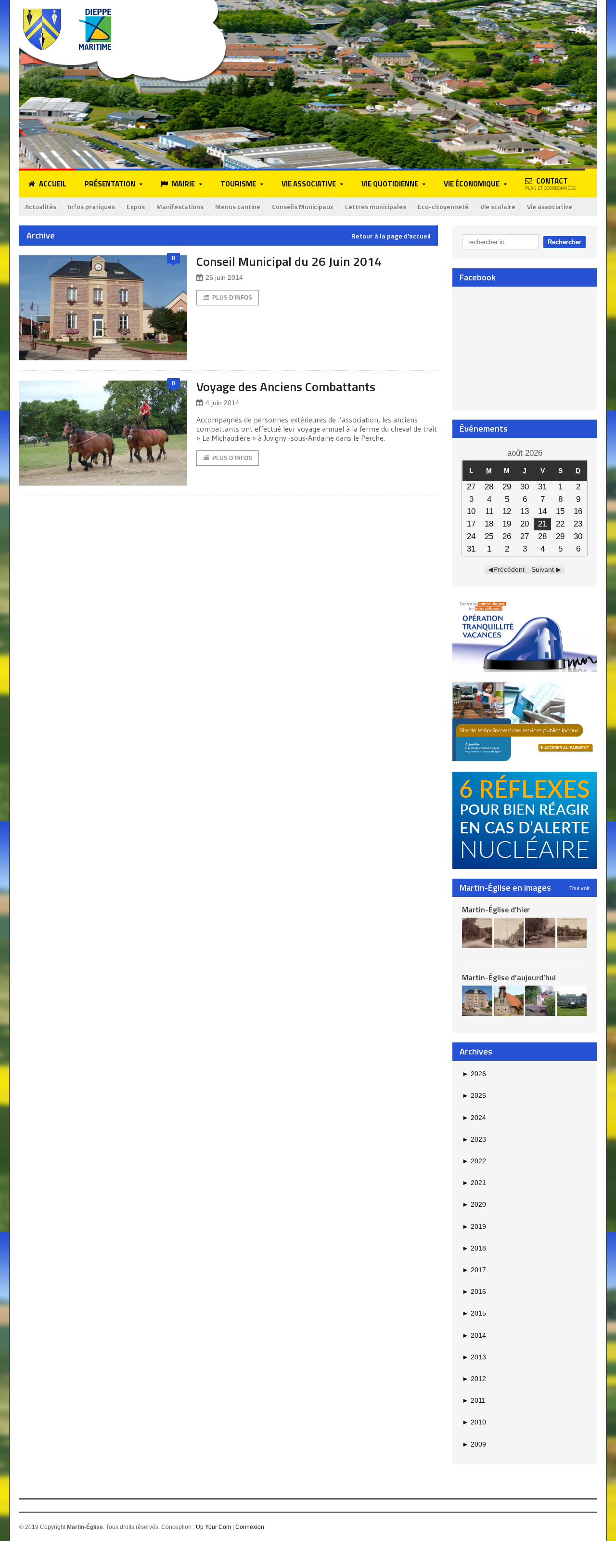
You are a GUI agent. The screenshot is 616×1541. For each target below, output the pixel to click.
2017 (474, 1270)
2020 (474, 1204)
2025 (474, 1095)
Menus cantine (237, 206)
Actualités (40, 206)
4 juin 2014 (222, 403)
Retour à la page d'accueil (391, 236)
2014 (474, 1335)
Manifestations (180, 206)
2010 (474, 1422)
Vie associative (549, 206)
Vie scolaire (497, 206)
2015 (474, 1313)
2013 (474, 1357)
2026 (474, 1074)
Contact (550, 183)
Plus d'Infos (232, 297)
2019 (474, 1226)
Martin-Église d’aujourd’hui (509, 977)
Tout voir (579, 888)
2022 (474, 1161)
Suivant (542, 569)
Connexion (249, 1527)
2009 (474, 1444)
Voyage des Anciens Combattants (285, 386)
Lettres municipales (375, 206)
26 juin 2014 (224, 277)
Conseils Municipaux (303, 206)
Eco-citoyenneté (443, 206)
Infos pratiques (91, 206)
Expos (136, 206)
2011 (473, 1400)
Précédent (509, 569)
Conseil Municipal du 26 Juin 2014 (289, 261)
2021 (474, 1182)
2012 (474, 1379)
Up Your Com (213, 1527)
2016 (474, 1291)
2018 (474, 1248)
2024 (474, 1117)
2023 (474, 1139)
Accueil (52, 183)
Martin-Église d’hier (496, 909)
